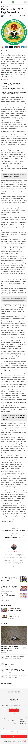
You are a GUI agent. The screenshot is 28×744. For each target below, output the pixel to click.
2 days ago (11, 618)
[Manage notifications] (24, 741)
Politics (21, 717)
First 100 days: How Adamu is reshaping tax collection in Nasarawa (9, 595)
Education (4, 721)
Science (22, 719)
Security (22, 721)
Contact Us (14, 710)
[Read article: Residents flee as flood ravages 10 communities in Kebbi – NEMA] (14, 635)
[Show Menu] (1, 2)
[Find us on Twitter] (16, 692)
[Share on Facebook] (6, 47)
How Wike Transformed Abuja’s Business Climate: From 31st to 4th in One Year (13, 85)
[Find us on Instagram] (12, 692)
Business (3, 720)
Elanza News (8, 741)
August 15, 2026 (5, 600)
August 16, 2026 (14, 582)
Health (12, 718)
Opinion (6, 6)
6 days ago (11, 612)
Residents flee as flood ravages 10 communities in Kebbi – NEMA (11, 648)
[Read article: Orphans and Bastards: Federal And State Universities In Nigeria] (23, 588)
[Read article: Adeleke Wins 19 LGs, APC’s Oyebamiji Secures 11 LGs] (4, 610)
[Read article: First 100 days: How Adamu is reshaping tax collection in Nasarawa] (23, 595)
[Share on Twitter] (11, 47)
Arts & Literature (4, 716)
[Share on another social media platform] (25, 47)
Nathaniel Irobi (5, 582)
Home (2, 6)
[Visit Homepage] (13, 2)
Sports (21, 723)
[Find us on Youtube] (19, 692)
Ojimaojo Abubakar (10, 15)
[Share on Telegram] (22, 47)
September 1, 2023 (21, 15)
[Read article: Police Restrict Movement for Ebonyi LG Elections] (4, 616)
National (14, 720)
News (12, 723)
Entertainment (14, 715)
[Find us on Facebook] (9, 692)
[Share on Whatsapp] (15, 47)
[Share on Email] (18, 47)
